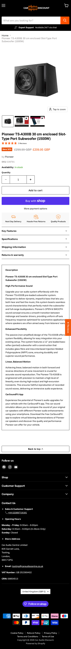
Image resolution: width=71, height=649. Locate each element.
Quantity (6, 172)
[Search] (64, 20)
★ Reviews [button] (68, 327)
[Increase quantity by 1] (31, 179)
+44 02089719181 (17, 512)
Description (11, 269)
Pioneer (9, 156)
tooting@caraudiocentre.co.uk (27, 566)
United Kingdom (34, 591)
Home (5, 35)
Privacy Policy (50, 633)
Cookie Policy (17, 633)
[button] (7, 121)
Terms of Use (48, 636)
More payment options (35, 208)
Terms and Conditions (27, 636)
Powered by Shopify (35, 643)
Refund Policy (33, 633)
